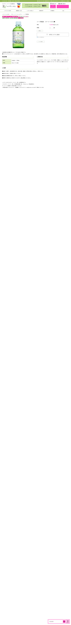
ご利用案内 (52, 10)
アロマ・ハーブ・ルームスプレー (16, 14)
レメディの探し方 (30, 10)
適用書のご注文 (19, 10)
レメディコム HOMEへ (6, 14)
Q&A (63, 10)
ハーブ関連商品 (26, 14)
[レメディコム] (9, 6)
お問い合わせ (62, 3)
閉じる (68, 622)
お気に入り (54, 3)
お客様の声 (41, 10)
